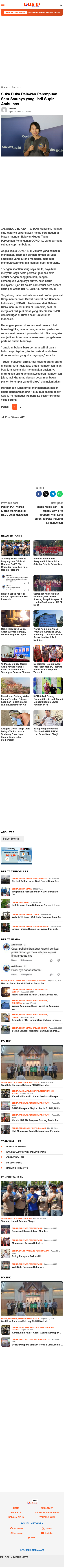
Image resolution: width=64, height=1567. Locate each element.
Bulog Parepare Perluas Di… (27, 1256)
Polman (42, 1128)
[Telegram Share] (53, 494)
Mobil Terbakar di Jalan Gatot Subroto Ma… (35, 994)
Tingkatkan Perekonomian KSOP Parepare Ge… (35, 893)
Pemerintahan (25, 1082)
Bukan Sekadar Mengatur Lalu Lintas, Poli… (36, 1030)
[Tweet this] (46, 494)
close (35, 1500)
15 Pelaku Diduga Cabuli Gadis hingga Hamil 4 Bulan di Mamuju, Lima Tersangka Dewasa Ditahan (15, 668)
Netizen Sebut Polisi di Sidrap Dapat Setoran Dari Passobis (14, 596)
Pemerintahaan (12, 1177)
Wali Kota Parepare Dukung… (28, 1267)
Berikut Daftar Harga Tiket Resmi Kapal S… (35, 881)
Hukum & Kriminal (41, 926)
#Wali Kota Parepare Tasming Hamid (26, 1151)
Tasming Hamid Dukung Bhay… (18, 1221)
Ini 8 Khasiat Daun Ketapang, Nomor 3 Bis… (36, 905)
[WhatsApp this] (60, 494)
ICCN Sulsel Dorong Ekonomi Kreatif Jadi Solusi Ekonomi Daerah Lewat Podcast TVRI (48, 700)
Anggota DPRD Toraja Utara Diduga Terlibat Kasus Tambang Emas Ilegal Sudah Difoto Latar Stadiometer (15, 734)
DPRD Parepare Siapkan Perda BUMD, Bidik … (37, 1108)
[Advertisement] (32, 51)
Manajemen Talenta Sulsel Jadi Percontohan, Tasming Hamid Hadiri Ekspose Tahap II (47, 668)
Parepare (12, 1082)
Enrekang (17, 1003)
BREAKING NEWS (40, 878)
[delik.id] (32, 4)
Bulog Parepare (27, 1251)
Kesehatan (24, 902)
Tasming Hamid (14, 1162)
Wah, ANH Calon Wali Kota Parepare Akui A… (37, 916)
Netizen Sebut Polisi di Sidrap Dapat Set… (24, 983)
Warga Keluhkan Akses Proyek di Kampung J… (35, 1007)
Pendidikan (24, 1128)
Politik (36, 914)
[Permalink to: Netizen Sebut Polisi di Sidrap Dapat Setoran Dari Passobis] (15, 583)
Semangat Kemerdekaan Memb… (30, 1231)
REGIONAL (41, 980)
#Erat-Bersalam (15, 1157)
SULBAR (15, 992)
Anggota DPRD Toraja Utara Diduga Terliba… (36, 1019)
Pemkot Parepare (16, 1146)
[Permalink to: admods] (4, 109)
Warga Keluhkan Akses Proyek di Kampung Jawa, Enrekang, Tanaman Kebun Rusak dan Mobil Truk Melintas (48, 634)
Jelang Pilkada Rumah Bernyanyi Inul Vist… (35, 928)
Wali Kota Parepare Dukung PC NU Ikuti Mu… (25, 1085)
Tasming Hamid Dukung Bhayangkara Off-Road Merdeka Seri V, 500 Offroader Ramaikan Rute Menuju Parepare (14, 564)
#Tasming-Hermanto (17, 1167)
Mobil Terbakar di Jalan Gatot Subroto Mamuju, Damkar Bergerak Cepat (13, 631)
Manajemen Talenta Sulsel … (27, 1243)
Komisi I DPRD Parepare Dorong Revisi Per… (36, 1120)
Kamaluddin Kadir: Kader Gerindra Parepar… (36, 1096)
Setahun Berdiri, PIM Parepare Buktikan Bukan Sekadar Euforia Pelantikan (47, 561)
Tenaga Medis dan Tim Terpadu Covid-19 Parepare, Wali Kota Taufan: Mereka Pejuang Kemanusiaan (48, 513)
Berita (15, 878)
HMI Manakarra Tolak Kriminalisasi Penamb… (36, 1131)
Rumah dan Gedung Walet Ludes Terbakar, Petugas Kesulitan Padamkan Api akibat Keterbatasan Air (15, 700)
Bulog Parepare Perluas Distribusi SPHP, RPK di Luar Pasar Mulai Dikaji (45, 731)
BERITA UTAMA (25, 878)
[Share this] (39, 494)
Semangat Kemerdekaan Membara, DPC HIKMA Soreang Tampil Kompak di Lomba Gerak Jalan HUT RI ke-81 (47, 599)
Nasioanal (24, 1091)
